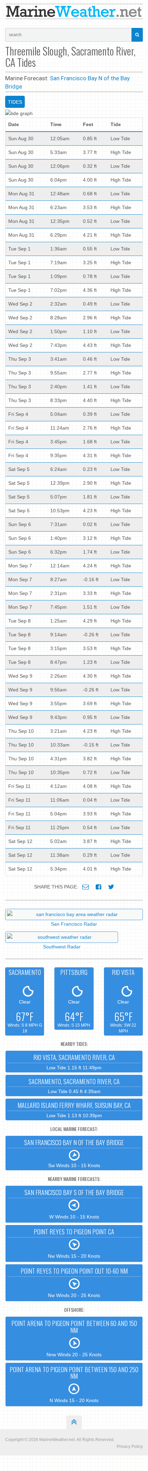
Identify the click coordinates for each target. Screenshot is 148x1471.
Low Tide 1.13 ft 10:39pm (74, 1109)
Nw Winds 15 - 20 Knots (74, 1243)
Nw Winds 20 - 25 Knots (74, 1282)
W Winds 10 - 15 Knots (74, 1204)
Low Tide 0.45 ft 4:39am (74, 1085)
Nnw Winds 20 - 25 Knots (74, 1338)
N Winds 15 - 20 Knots (74, 1384)
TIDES (15, 102)
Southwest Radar (62, 946)
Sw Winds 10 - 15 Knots (74, 1153)
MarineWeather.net (57, 1439)
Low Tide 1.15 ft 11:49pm (74, 1061)
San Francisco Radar (74, 924)
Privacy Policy (130, 1446)
